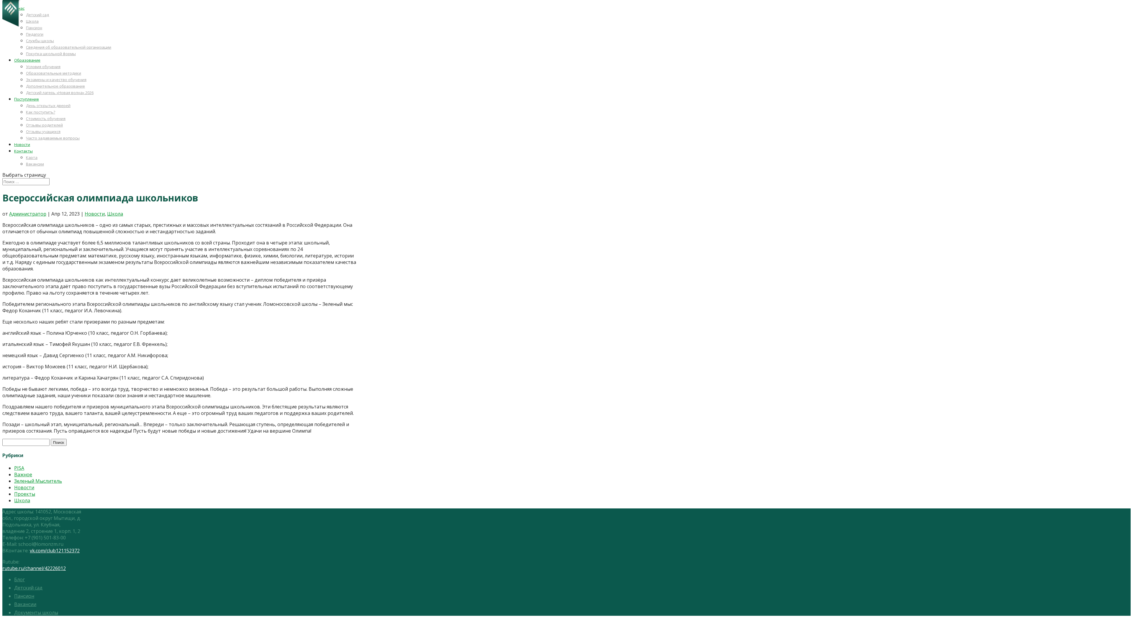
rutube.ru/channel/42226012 (34, 568)
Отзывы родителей (44, 125)
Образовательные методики (53, 73)
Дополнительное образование (55, 86)
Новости (22, 144)
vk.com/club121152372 (55, 550)
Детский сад (37, 14)
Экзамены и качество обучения (56, 79)
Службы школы (40, 40)
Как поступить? (40, 112)
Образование (27, 60)
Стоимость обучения (46, 118)
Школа (32, 21)
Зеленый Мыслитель (38, 481)
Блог (19, 579)
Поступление (26, 99)
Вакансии (35, 164)
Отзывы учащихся (43, 131)
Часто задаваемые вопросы (53, 138)
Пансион (34, 27)
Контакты (23, 151)
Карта (31, 157)
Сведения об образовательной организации (68, 47)
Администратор (27, 214)
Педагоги (34, 34)
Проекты (24, 494)
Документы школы (36, 612)
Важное (23, 474)
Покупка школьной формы (51, 53)
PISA (19, 468)
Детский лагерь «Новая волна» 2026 (60, 92)
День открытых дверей (48, 105)
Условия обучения (43, 66)
